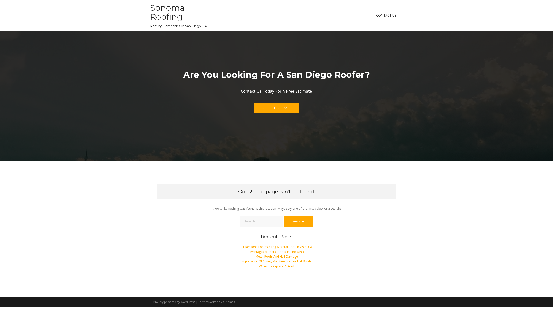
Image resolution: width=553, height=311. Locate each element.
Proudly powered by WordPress (174, 302)
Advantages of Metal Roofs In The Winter (277, 252)
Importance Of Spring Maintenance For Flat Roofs (276, 261)
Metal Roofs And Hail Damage (276, 256)
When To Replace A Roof (276, 266)
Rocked (213, 302)
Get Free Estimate (276, 107)
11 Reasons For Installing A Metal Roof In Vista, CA (276, 247)
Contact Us (386, 15)
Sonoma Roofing (167, 12)
